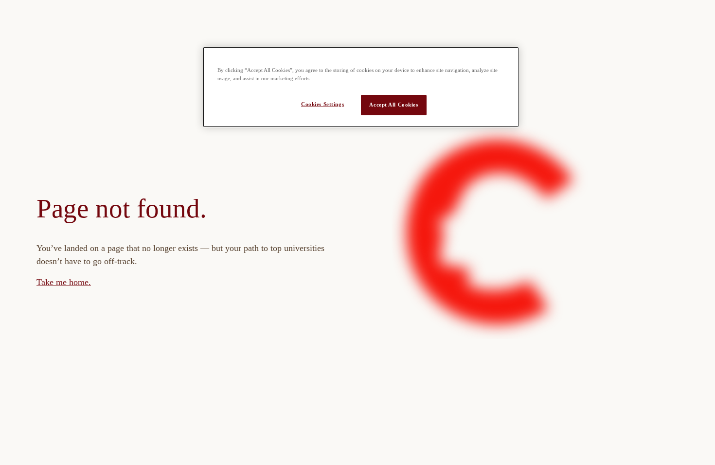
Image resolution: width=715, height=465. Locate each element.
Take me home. (63, 282)
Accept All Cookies (393, 104)
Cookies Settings (322, 104)
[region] (361, 87)
